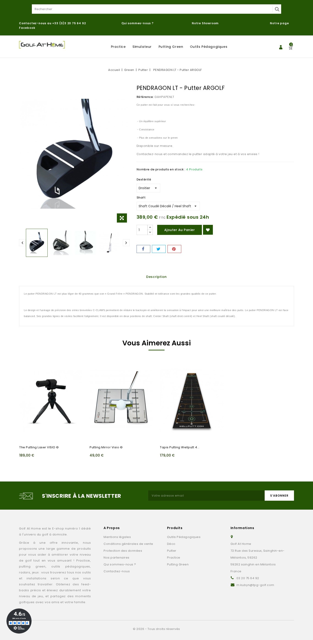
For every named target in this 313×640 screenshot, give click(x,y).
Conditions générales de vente (128, 544)
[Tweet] (158, 249)
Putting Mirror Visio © (106, 447)
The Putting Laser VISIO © (39, 447)
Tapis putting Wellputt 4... (180, 447)
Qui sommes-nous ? (137, 23)
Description (156, 276)
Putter (171, 551)
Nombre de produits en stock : (161, 169)
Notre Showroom (206, 23)
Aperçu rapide (25, 375)
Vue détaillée (25, 383)
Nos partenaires (116, 557)
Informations (242, 528)
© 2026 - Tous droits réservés (156, 629)
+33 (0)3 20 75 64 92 (69, 23)
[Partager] (143, 249)
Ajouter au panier (179, 230)
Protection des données (123, 551)
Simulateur (142, 46)
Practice (118, 46)
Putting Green (171, 46)
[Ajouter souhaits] (208, 230)
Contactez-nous (117, 571)
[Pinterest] (174, 249)
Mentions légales (117, 537)
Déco (171, 544)
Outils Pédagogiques (208, 46)
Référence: (145, 97)
